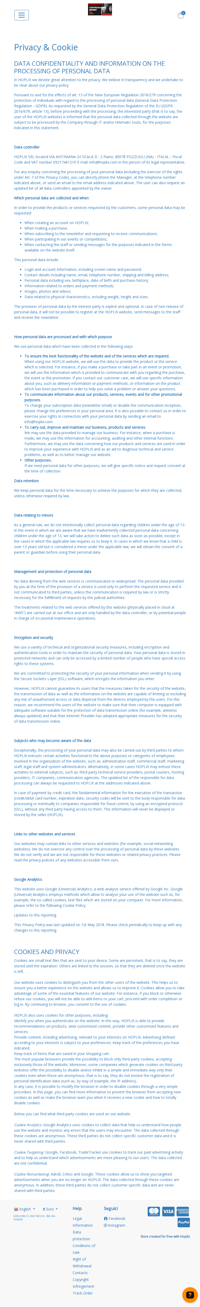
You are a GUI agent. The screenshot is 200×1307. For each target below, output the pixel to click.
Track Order (83, 1293)
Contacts (80, 1272)
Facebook (116, 1218)
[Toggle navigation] (21, 15)
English (25, 1209)
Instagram (116, 1225)
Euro (49, 1209)
